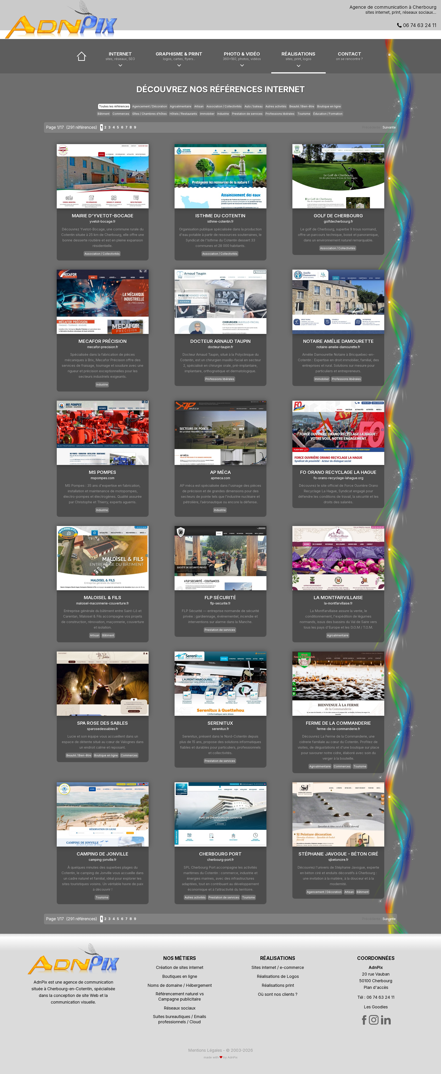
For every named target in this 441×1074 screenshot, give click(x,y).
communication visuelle (73, 1002)
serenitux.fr (220, 729)
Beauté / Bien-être (301, 106)
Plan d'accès (376, 987)
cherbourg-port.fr (220, 859)
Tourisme (303, 113)
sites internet (377, 12)
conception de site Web (76, 995)
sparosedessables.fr (102, 729)
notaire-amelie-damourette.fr (338, 347)
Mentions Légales (205, 1050)
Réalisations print (278, 985)
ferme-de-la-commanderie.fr (338, 729)
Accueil (81, 56)
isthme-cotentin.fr (220, 221)
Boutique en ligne (329, 106)
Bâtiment (104, 113)
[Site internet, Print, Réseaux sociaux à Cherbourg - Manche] (61, 19)
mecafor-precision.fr (102, 347)
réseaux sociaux (418, 12)
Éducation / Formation (327, 113)
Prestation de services (247, 113)
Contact (349, 56)
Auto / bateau (254, 106)
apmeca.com (220, 478)
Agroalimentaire (180, 106)
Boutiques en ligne (179, 976)
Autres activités (276, 106)
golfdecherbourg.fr (338, 221)
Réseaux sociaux (179, 1008)
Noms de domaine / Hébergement (179, 985)
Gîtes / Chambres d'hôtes (149, 113)
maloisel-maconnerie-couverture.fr (102, 603)
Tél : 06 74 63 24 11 (375, 997)
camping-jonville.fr (102, 859)
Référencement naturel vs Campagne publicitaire (179, 996)
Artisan (199, 106)
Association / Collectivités (224, 106)
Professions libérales (280, 113)
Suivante (389, 127)
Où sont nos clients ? (277, 994)
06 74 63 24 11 (419, 25)
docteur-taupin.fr (220, 347)
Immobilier (207, 113)
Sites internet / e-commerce (278, 967)
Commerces (121, 113)
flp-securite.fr (220, 603)
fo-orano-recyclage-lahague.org (338, 478)
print (396, 12)
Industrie (223, 113)
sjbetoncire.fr (338, 859)
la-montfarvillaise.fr (338, 603)
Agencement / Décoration (149, 106)
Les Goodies (376, 1006)
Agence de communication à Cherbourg (393, 7)
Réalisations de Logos (278, 976)
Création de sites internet (179, 967)
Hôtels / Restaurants (183, 113)
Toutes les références (114, 106)
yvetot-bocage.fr (103, 221)
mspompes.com (102, 478)
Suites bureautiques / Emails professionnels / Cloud (179, 1019)
